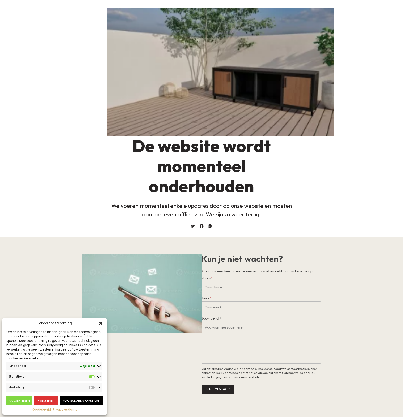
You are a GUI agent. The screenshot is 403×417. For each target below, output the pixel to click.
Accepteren (19, 400)
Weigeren (46, 400)
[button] (101, 323)
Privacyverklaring (65, 409)
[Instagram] (210, 226)
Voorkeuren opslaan (81, 400)
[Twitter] (193, 226)
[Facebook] (201, 226)
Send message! (218, 389)
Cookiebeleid (41, 409)
